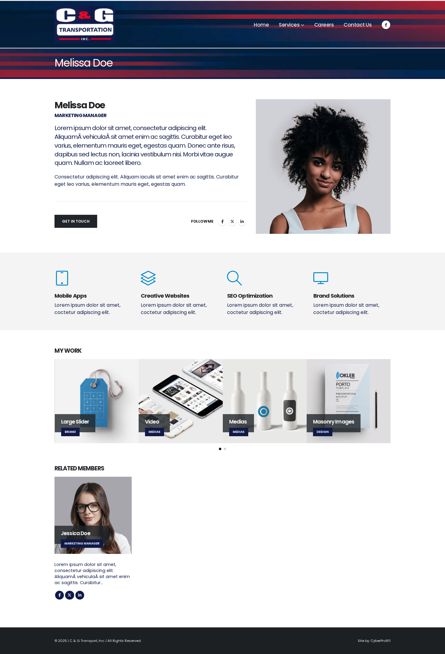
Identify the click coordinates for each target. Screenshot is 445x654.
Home (261, 24)
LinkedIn (242, 221)
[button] (220, 449)
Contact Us (357, 24)
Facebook (222, 221)
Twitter (232, 221)
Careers (324, 24)
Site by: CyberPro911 (374, 640)
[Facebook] (386, 25)
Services (289, 24)
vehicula (94, 136)
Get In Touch (76, 221)
